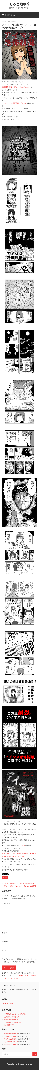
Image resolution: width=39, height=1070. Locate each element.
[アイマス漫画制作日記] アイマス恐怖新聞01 (18, 883)
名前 (4, 933)
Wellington (28, 1064)
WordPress (18, 1064)
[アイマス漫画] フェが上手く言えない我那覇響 (20, 886)
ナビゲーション (10, 15)
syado (14, 21)
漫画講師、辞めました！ (12, 1017)
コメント (6, 903)
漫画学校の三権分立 (11, 1019)
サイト (4, 950)
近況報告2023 (9, 1025)
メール (5, 941)
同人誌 (5, 877)
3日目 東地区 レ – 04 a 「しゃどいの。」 (16, 87)
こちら (22, 845)
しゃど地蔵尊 (19, 4)
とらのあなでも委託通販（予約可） (14, 103)
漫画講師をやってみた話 (12, 1022)
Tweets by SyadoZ (8, 1003)
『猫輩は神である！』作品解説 (15, 1014)
